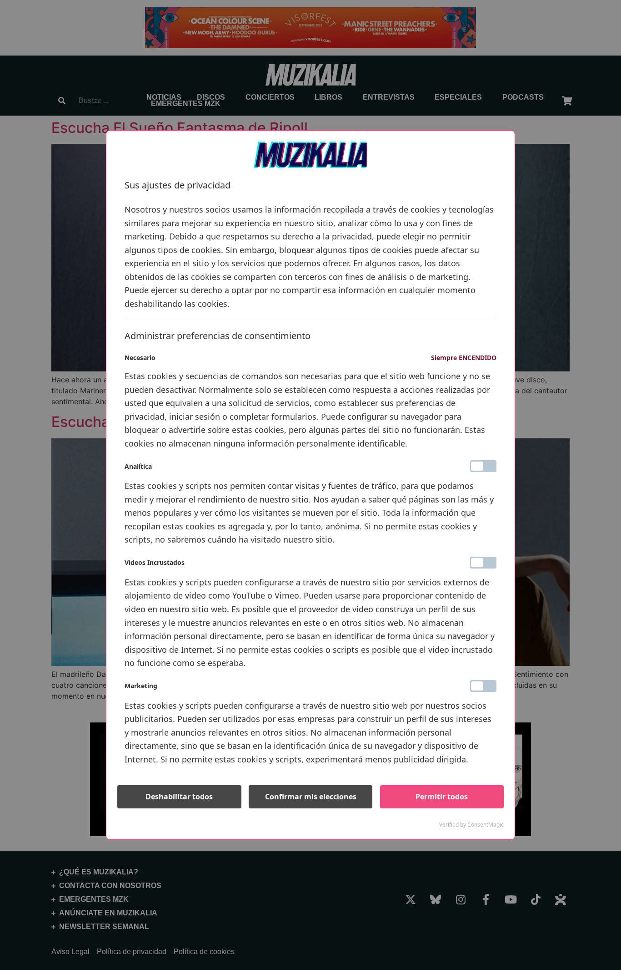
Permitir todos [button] (442, 797)
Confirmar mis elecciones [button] (310, 797)
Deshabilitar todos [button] (179, 797)
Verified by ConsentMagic (471, 825)
